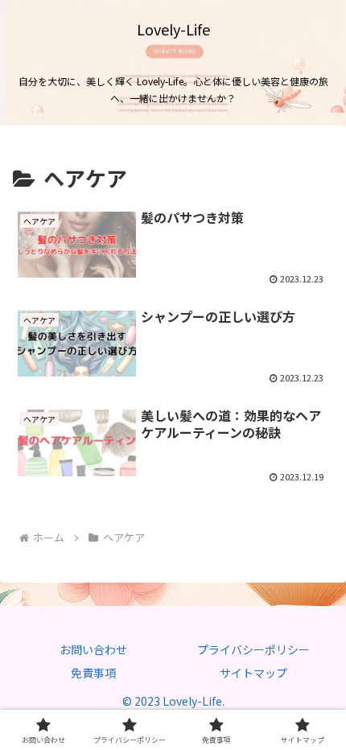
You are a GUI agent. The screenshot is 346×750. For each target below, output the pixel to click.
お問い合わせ (93, 649)
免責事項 (93, 673)
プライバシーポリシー (253, 649)
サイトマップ (253, 673)
